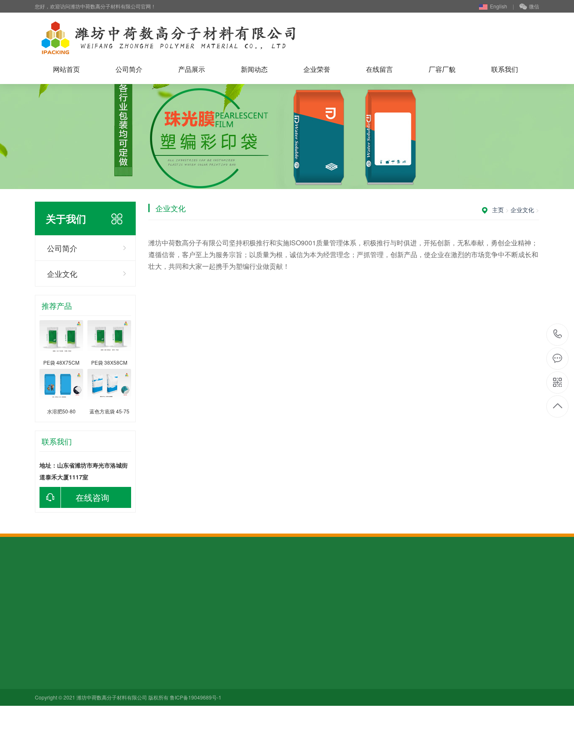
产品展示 (191, 69)
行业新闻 (163, 656)
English (498, 6)
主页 (498, 209)
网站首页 (66, 69)
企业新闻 (163, 668)
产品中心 (106, 639)
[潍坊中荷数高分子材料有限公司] (168, 38)
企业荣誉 (316, 69)
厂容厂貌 (442, 69)
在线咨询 (92, 497)
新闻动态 (254, 69)
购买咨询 (82, 593)
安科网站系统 (117, 593)
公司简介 (129, 69)
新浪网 (149, 593)
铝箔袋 (102, 680)
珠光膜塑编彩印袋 (116, 656)
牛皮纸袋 (105, 668)
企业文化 (62, 273)
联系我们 (504, 69)
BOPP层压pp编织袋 (119, 703)
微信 (534, 6)
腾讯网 (173, 593)
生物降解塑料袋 (113, 691)
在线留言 (379, 69)
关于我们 (48, 639)
